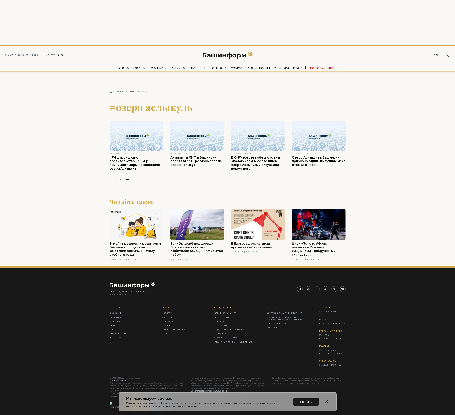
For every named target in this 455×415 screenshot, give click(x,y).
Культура (236, 67)
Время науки (222, 334)
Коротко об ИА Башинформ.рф (284, 313)
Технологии (218, 67)
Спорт (193, 67)
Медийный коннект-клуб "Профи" (234, 342)
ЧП (204, 67)
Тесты (165, 334)
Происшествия (118, 334)
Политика (139, 67)
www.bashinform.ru (118, 381)
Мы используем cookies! (149, 398)
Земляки (219, 321)
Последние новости (324, 67)
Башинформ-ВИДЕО (225, 313)
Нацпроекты (221, 317)
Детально (115, 338)
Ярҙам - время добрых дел (229, 330)
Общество (177, 67)
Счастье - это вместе (226, 338)
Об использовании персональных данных (210, 391)
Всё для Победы (259, 67)
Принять (306, 402)
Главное (123, 67)
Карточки (167, 321)
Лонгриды (168, 317)
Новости (167, 313)
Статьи (166, 325)
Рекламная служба (278, 324)
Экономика (158, 67)
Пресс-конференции (173, 330)
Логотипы (273, 328)
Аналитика (281, 67)
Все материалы (124, 179)
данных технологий (184, 406)
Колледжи (220, 325)
